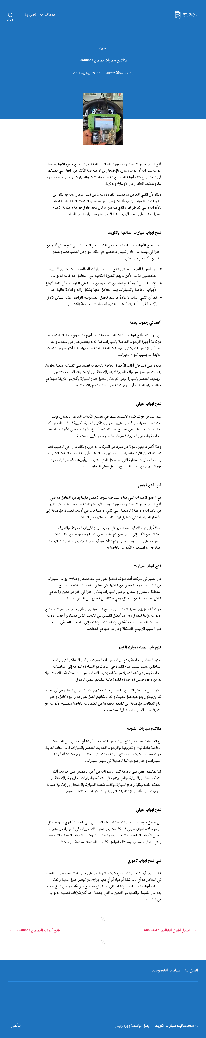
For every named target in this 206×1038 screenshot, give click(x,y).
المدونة (103, 48)
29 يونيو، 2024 (84, 73)
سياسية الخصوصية (166, 970)
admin (110, 73)
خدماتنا (50, 15)
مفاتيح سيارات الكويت (170, 1026)
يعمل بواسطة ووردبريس (132, 1026)
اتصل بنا (31, 15)
